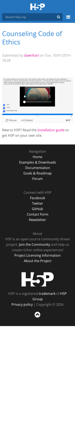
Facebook (37, 198)
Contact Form (37, 214)
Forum (37, 178)
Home (37, 157)
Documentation (37, 167)
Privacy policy (22, 304)
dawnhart (31, 55)
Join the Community (34, 244)
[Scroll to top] (37, 317)
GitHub (37, 209)
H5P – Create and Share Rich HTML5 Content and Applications (37, 7)
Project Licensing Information (37, 255)
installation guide (51, 130)
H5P (37, 279)
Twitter (37, 203)
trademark (47, 293)
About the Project (37, 261)
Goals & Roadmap (37, 173)
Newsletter (37, 219)
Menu (68, 19)
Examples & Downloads (37, 162)
